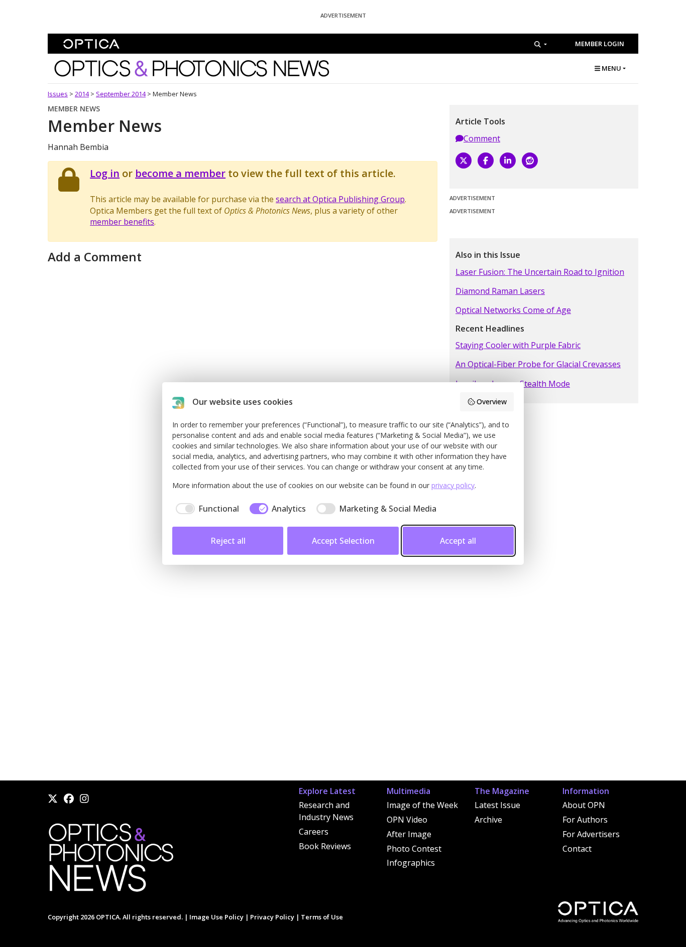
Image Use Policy (216, 916)
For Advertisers (591, 834)
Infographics (411, 862)
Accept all (458, 540)
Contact (577, 848)
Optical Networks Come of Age (513, 309)
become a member (180, 173)
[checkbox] (205, 509)
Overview (492, 401)
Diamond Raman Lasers (500, 290)
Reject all (228, 540)
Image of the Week (422, 805)
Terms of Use (322, 916)
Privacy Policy (272, 916)
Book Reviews (325, 846)
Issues (58, 93)
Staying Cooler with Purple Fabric (518, 345)
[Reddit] (530, 160)
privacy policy (453, 485)
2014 (82, 93)
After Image (409, 834)
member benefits (122, 221)
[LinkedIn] (508, 160)
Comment (482, 138)
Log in (105, 173)
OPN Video (407, 819)
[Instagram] (84, 798)
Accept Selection (343, 540)
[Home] (110, 860)
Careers (313, 831)
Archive (488, 819)
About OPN (583, 805)
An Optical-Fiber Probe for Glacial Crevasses (538, 364)
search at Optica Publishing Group (340, 199)
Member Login (599, 43)
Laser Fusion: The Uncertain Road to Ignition (539, 271)
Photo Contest (414, 848)
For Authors (585, 819)
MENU (610, 68)
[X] (463, 160)
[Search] (540, 44)
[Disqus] (242, 652)
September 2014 (121, 93)
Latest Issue (497, 805)
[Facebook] (486, 160)
